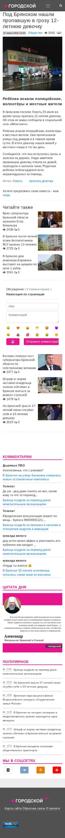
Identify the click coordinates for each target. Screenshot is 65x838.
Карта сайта (13, 808)
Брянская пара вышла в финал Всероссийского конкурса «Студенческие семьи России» (29, 699)
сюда (6, 195)
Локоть (17, 181)
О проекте (53, 808)
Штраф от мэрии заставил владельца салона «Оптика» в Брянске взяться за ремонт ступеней (32, 733)
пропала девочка (41, 181)
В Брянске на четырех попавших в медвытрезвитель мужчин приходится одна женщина (30, 716)
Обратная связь (34, 808)
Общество (35, 32)
